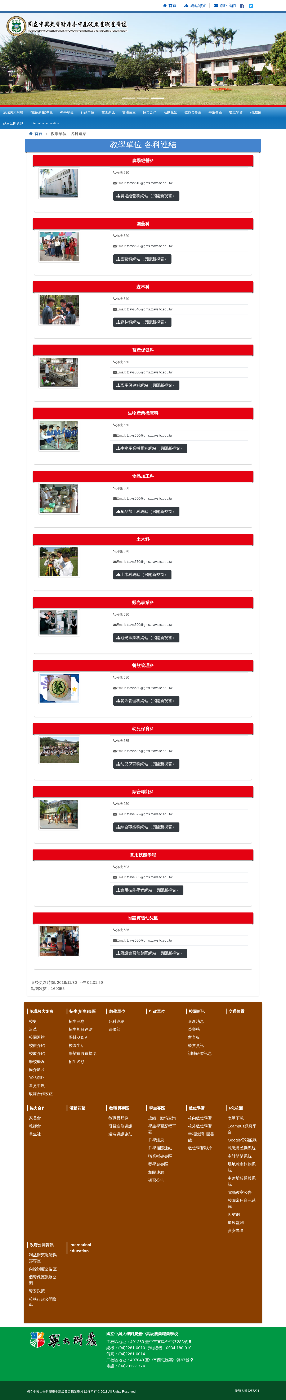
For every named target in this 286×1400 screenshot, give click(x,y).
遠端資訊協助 (120, 1134)
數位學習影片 (200, 1148)
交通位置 (129, 112)
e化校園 (256, 112)
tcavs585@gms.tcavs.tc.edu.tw (150, 751)
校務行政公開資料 (43, 1302)
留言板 (194, 1037)
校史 (33, 1021)
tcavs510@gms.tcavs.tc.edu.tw (150, 183)
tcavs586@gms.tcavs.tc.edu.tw (150, 940)
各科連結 (116, 1021)
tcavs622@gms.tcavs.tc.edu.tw (150, 814)
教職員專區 (192, 112)
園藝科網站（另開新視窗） (144, 259)
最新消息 (196, 1021)
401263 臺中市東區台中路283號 (159, 1342)
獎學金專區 (158, 1164)
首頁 (39, 133)
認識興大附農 (13, 112)
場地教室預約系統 (242, 1167)
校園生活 (77, 1045)
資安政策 (37, 1291)
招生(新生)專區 (42, 112)
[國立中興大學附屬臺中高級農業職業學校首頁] (69, 26)
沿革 (33, 1029)
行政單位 (87, 112)
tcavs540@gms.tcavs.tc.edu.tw (150, 309)
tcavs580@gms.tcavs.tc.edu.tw (150, 688)
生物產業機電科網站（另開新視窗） (152, 448)
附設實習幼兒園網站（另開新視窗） (152, 953)
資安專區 (236, 1230)
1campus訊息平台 (242, 1129)
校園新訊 (108, 112)
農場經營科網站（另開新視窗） (148, 196)
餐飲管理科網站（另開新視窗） (148, 701)
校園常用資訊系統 (242, 1203)
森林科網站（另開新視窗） (144, 322)
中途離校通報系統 (242, 1181)
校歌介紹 (37, 1053)
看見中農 (37, 1085)
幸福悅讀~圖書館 (201, 1137)
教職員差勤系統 (242, 1148)
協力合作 (149, 112)
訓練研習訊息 (200, 1053)
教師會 (35, 1126)
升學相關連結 (160, 1148)
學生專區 (215, 112)
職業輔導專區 (160, 1156)
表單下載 (236, 1118)
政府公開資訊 (13, 123)
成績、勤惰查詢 (162, 1118)
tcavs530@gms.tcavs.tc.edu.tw (150, 372)
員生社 (35, 1134)
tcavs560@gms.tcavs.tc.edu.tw (150, 498)
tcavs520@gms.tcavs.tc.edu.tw (150, 246)
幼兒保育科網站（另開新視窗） (148, 764)
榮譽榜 (194, 1029)
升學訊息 (156, 1140)
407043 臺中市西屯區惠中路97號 (160, 1360)
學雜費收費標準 (83, 1053)
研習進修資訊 (120, 1126)
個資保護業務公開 (43, 1280)
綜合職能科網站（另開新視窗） (148, 827)
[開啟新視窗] (242, 5)
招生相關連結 (81, 1029)
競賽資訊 (196, 1045)
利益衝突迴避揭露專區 (43, 1258)
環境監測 (236, 1222)
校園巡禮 (37, 1037)
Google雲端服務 (242, 1140)
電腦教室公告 (240, 1192)
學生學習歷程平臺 (162, 1129)
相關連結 (156, 1172)
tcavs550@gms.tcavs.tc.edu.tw (150, 435)
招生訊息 (77, 1021)
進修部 (114, 1029)
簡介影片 (37, 1069)
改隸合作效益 (41, 1093)
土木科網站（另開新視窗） (144, 574)
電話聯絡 (37, 1077)
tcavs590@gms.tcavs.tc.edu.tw (150, 625)
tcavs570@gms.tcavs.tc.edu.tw (150, 562)
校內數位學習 (200, 1118)
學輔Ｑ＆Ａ (78, 1037)
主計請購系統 (240, 1156)
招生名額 (77, 1061)
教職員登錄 (118, 1118)
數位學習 (236, 112)
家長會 (35, 1118)
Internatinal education (45, 123)
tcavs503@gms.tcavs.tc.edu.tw (150, 877)
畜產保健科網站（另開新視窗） (148, 385)
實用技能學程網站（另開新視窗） (150, 890)
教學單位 (66, 112)
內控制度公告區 (43, 1269)
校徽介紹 (37, 1045)
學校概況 (37, 1061)
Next (280, 59)
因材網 (234, 1214)
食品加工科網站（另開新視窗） (148, 511)
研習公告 (156, 1180)
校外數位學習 (200, 1126)
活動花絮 (170, 112)
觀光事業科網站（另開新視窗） (148, 638)
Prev (5, 59)
